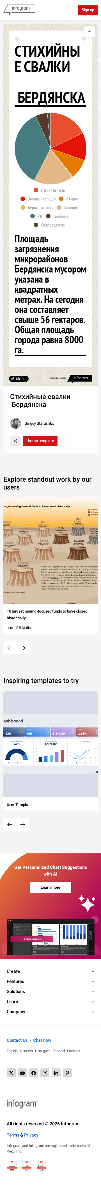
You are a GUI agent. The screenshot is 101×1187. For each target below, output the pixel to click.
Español (59, 1051)
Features (15, 981)
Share (20, 379)
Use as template (40, 440)
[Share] (15, 441)
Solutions (16, 991)
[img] (66, 131)
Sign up (88, 10)
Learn (12, 1001)
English (12, 1051)
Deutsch (26, 1051)
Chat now (42, 1040)
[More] (89, 31)
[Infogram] (19, 10)
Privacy (31, 1135)
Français (73, 1051)
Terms (13, 1135)
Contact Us (17, 1040)
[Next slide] (22, 648)
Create (13, 971)
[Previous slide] (9, 648)
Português (42, 1051)
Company (16, 1011)
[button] (51, 190)
